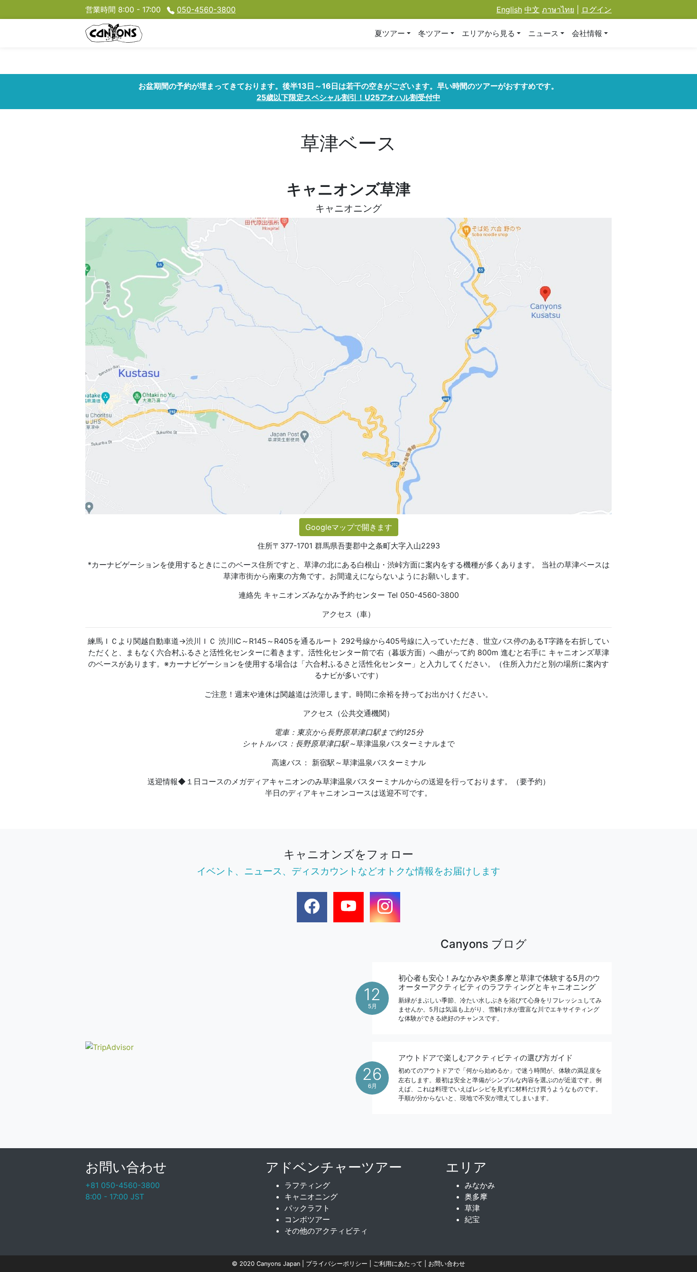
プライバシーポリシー (337, 1263)
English (509, 9)
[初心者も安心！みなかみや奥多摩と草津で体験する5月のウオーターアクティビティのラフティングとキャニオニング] (492, 998)
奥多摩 (476, 1196)
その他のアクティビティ (326, 1230)
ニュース (543, 33)
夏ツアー (390, 33)
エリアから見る (488, 33)
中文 (532, 9)
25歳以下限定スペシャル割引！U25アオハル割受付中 (348, 97)
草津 (472, 1208)
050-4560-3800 (206, 9)
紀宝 (472, 1219)
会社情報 (587, 33)
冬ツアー (433, 33)
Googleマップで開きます (348, 527)
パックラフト (307, 1208)
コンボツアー (307, 1219)
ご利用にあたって (398, 1263)
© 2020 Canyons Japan (266, 1263)
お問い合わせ (446, 1263)
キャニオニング (311, 1196)
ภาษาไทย (558, 9)
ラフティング (307, 1185)
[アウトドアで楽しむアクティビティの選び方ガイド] (492, 1078)
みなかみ (480, 1185)
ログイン (596, 9)
